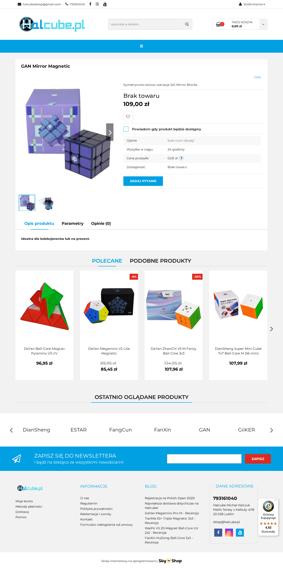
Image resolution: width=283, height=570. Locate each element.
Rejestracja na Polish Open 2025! (170, 498)
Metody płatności (28, 506)
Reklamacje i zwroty (95, 514)
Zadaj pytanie (143, 181)
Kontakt (86, 519)
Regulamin (88, 503)
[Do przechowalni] (128, 116)
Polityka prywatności (96, 509)
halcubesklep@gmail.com (42, 4)
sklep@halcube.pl (226, 522)
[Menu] (276, 501)
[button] (93, 487)
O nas (84, 498)
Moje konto (24, 501)
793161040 (77, 4)
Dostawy (22, 512)
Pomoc (21, 517)
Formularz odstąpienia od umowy (106, 525)
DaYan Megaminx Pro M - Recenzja (172, 513)
